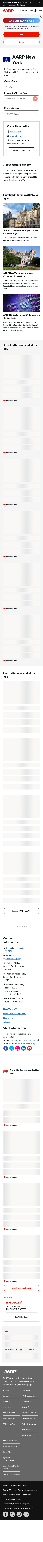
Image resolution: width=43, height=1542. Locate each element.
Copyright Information (12, 1499)
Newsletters (26, 1401)
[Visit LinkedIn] (26, 1514)
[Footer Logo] (21, 1371)
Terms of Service (9, 1490)
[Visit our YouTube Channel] (29, 1048)
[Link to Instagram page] (17, 1048)
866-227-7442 (16, 131)
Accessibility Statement (27, 1490)
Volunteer (6, 1401)
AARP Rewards (9, 1413)
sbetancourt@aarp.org (25, 1040)
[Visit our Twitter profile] (11, 1048)
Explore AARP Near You (15, 93)
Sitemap (6, 1485)
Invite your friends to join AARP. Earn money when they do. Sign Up (17, 3)
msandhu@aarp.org (26, 1043)
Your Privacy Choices (22, 1508)
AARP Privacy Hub (18, 1485)
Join (21, 34)
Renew (21, 42)
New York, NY (10, 1009)
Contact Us (26, 1390)
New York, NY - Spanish (14, 1013)
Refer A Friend (27, 1407)
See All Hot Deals (21, 1317)
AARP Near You (9, 1424)
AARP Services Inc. (29, 1435)
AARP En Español (28, 1396)
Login (31, 10)
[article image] (21, 227)
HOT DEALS (12, 1302)
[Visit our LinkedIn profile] (23, 1048)
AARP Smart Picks (10, 1418)
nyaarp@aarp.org (17, 136)
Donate (6, 1396)
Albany (6, 1022)
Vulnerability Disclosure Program (16, 1504)
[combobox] (21, 98)
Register (23, 10)
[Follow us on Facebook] (5, 1048)
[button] (40, 10)
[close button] (40, 16)
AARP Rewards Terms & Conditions (17, 1494)
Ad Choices (7, 1508)
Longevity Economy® (11, 1474)
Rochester (8, 1018)
